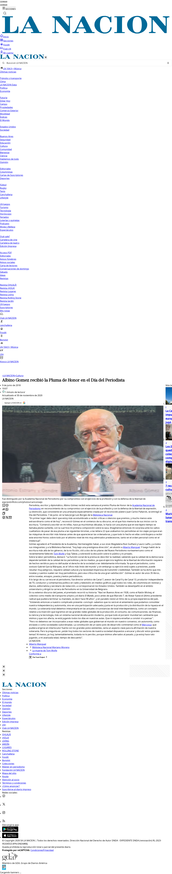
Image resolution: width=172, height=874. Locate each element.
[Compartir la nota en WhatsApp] (7, 509)
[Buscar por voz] (168, 63)
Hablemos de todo (9, 159)
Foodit (6, 44)
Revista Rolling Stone (10, 297)
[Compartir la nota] (3, 509)
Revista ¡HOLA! (7, 288)
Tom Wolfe (59, 553)
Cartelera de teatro (9, 242)
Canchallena (6, 194)
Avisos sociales (7, 262)
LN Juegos (5, 204)
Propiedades (6, 107)
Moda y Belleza (7, 226)
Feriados (4, 217)
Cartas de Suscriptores (11, 175)
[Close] (3, 667)
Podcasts (4, 223)
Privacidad (48, 850)
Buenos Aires (6, 136)
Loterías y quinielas (9, 220)
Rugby (3, 188)
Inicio (6, 36)
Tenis (2, 191)
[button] (86, 208)
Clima (3, 81)
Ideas (3, 275)
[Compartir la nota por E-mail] (10, 517)
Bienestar (5, 152)
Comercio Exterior (9, 110)
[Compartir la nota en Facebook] (3, 517)
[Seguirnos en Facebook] (3, 796)
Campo (3, 104)
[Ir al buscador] (5, 13)
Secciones (8, 40)
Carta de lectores (8, 265)
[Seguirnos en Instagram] (3, 813)
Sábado (4, 272)
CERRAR (3, 2)
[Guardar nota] (3, 505)
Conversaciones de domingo (14, 268)
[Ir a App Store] (10, 837)
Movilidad (5, 113)
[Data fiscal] (4, 869)
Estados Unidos (8, 126)
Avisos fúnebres (8, 259)
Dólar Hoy (5, 100)
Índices (3, 117)
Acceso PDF (6, 252)
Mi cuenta (8, 52)
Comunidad (6, 149)
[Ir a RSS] (3, 821)
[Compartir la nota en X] (7, 517)
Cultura (4, 146)
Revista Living (7, 294)
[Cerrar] (45, 57)
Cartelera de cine (8, 239)
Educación (5, 142)
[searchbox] (85, 63)
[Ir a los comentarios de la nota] (7, 505)
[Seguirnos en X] (3, 805)
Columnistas (6, 171)
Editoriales (5, 168)
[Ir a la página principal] (86, 32)
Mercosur (146, 624)
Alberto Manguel (131, 547)
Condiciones (37, 850)
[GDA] (10, 859)
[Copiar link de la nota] (3, 513)
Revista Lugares (8, 291)
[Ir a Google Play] (10, 831)
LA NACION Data (8, 84)
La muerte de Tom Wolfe (44, 650)
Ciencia (3, 155)
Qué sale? (5, 236)
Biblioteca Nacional (102, 514)
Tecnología (5, 210)
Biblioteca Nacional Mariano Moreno (50, 647)
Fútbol (3, 184)
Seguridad (5, 139)
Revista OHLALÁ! (8, 284)
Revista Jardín (7, 301)
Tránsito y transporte (11, 78)
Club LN (7, 48)
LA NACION (8, 375)
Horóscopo (5, 213)
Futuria (3, 97)
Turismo (4, 207)
